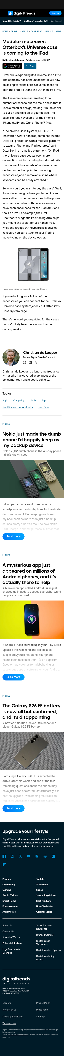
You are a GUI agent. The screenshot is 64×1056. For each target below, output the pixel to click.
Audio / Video (10, 895)
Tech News (43, 407)
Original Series (44, 911)
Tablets (40, 879)
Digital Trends (18, 17)
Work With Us (9, 1009)
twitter (36, 362)
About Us (7, 925)
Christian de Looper (14, 60)
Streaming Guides (46, 895)
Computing (18, 400)
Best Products (43, 901)
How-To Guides (44, 906)
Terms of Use (9, 1023)
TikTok (36, 856)
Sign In (55, 13)
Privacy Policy (43, 1002)
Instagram (12, 856)
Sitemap (40, 1016)
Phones (6, 879)
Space (39, 890)
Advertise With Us (11, 937)
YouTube (28, 856)
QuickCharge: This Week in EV (17, 407)
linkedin (30, 362)
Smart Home (9, 901)
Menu (4, 13)
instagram (24, 362)
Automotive (9, 911)
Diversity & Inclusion (12, 1016)
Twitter (20, 856)
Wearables (42, 884)
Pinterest (45, 856)
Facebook (4, 856)
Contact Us (8, 931)
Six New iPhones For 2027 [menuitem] (36, 21)
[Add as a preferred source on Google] (12, 66)
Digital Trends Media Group (18, 1034)
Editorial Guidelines (12, 943)
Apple (5, 400)
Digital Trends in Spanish (48, 950)
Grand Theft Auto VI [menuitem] (11, 21)
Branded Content (44, 934)
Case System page (14, 311)
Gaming (6, 890)
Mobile (33, 400)
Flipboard (4, 864)
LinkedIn (53, 856)
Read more (13, 536)
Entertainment (10, 906)
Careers (6, 1002)
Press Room (42, 1009)
